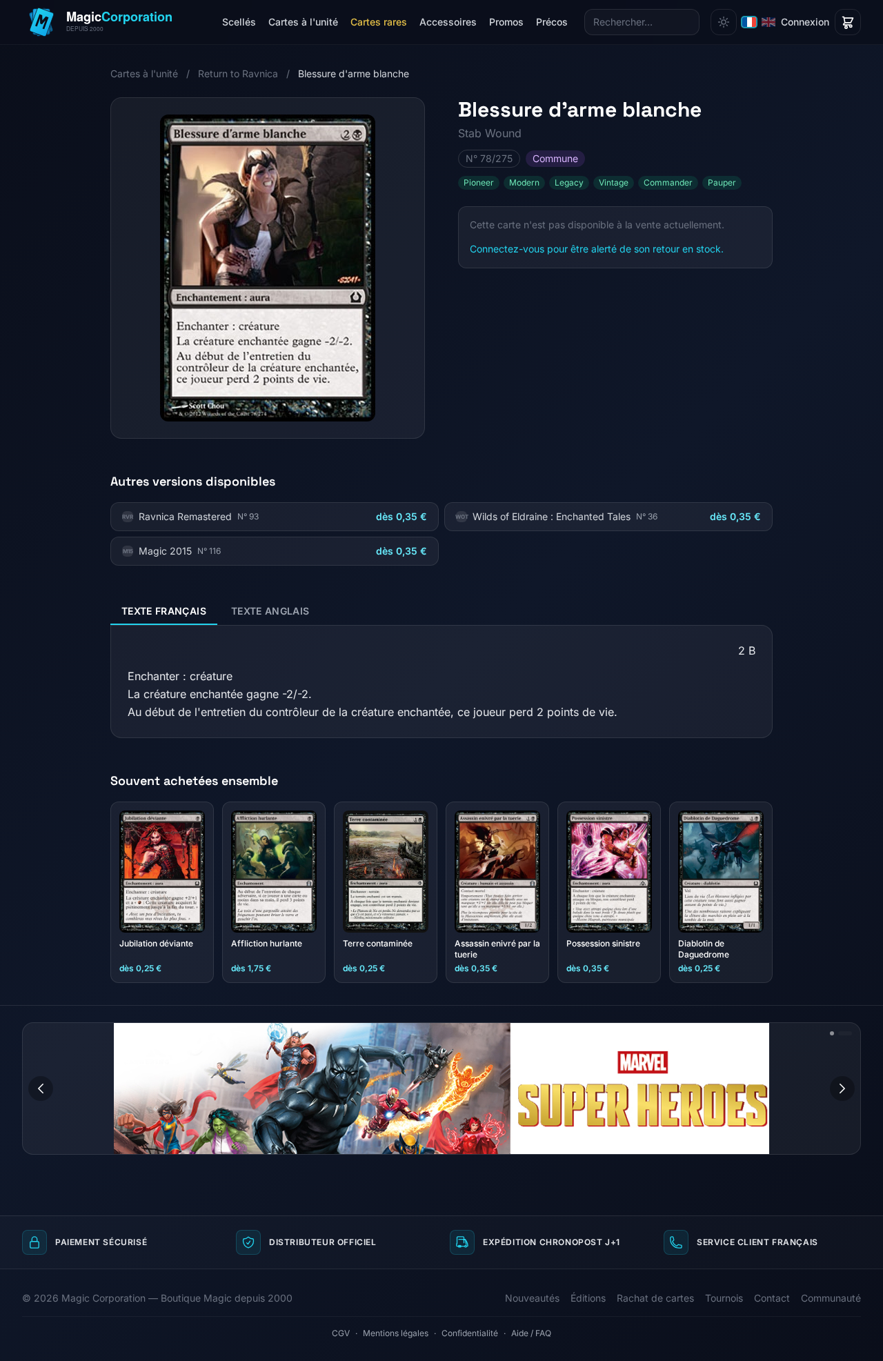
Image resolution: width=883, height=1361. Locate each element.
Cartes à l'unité (303, 22)
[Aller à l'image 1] (832, 1033)
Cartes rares (378, 22)
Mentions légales (395, 1333)
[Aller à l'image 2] (846, 1033)
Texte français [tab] (163, 611)
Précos (552, 22)
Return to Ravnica (238, 73)
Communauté (831, 1298)
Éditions (588, 1298)
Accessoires (448, 22)
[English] (768, 22)
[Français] (749, 22)
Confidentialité (470, 1333)
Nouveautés (532, 1298)
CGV (341, 1333)
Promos (506, 22)
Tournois (724, 1298)
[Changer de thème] (724, 22)
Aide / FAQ (531, 1333)
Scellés (239, 22)
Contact (772, 1298)
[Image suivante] (842, 1088)
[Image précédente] (40, 1088)
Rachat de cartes (655, 1298)
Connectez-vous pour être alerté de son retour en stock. (597, 249)
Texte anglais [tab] (270, 611)
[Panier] (848, 22)
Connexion (805, 22)
